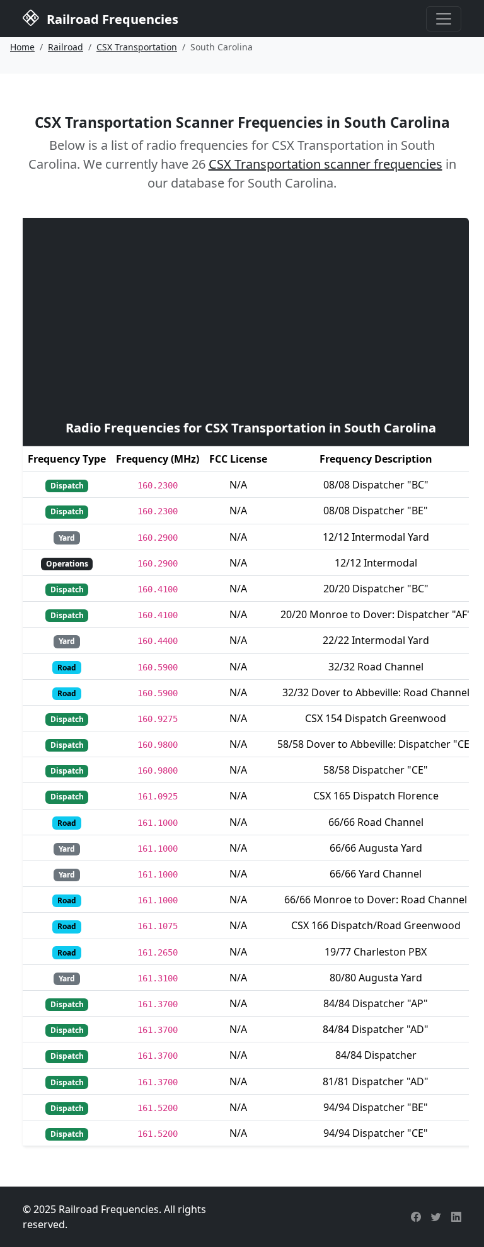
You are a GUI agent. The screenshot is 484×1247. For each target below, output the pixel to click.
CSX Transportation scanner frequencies (325, 163)
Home (22, 47)
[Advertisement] (251, 317)
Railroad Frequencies (110, 19)
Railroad (65, 47)
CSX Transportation (136, 47)
